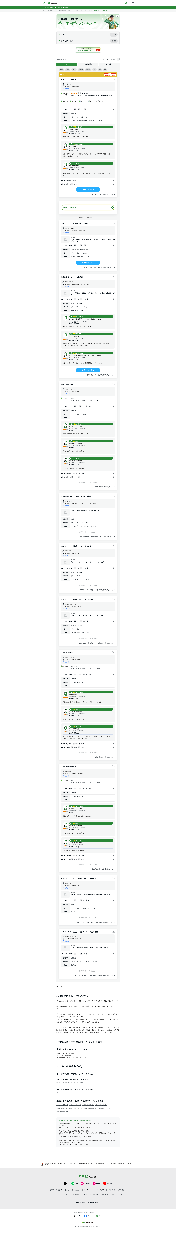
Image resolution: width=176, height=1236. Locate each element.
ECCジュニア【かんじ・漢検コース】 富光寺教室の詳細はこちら (94, 975)
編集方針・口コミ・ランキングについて (86, 1190)
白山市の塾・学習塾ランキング (84, 10)
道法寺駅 (70, 1083)
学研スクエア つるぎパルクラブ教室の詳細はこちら (98, 267)
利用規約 (53, 1194)
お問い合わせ (104, 1194)
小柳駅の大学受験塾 (62, 1108)
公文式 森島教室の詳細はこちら (104, 487)
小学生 (67, 69)
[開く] (113, 109)
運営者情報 (121, 1190)
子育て (98, 1183)
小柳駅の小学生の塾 (62, 1105)
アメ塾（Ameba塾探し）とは (64, 1190)
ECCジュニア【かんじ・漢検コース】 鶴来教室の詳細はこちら (95, 922)
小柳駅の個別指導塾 (62, 1111)
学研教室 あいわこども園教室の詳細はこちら (100, 375)
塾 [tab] (66, 64)
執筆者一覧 (103, 1190)
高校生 (73, 69)
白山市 (58, 1093)
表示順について (62, 59)
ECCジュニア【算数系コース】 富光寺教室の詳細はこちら (96, 643)
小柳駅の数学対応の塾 (89, 1108)
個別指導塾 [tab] (88, 64)
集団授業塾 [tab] (109, 64)
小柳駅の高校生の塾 (88, 1105)
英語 (94, 69)
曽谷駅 (76, 1083)
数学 (100, 69)
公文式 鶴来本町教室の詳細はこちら (102, 869)
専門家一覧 (112, 1190)
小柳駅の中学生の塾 (75, 1105)
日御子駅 (64, 1083)
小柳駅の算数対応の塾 (104, 1108)
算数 (105, 69)
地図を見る (67, 89)
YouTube (109, 1183)
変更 (115, 34)
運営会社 (95, 1194)
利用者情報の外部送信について (82, 1194)
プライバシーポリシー (64, 1194)
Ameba (79, 1216)
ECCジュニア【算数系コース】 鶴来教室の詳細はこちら (96, 590)
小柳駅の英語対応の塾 (75, 1108)
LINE (76, 1183)
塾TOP (44, 10)
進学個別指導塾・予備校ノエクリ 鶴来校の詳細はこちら (96, 536)
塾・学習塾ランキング (53, 10)
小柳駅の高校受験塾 (101, 1105)
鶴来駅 (81, 1083)
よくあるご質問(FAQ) (117, 1194)
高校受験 (81, 69)
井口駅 (58, 1083)
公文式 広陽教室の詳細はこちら (104, 757)
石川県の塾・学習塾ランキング (68, 10)
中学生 (61, 69)
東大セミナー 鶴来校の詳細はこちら (102, 194)
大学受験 (88, 69)
